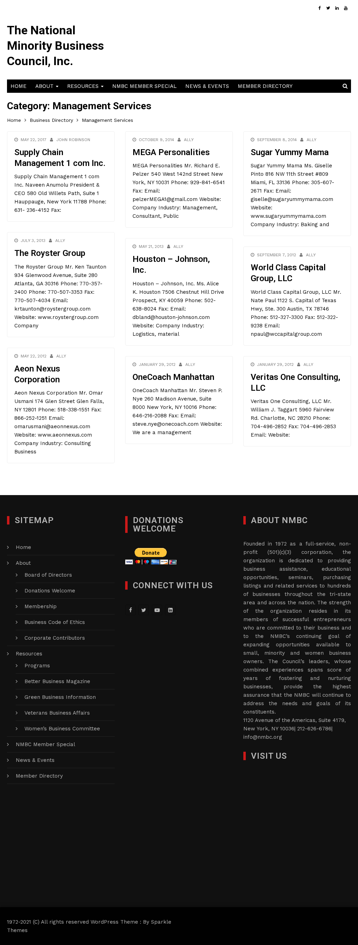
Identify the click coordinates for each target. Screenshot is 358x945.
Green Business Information (60, 697)
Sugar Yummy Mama (290, 152)
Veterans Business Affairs (57, 713)
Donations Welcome (49, 591)
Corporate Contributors (54, 638)
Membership (40, 606)
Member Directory (265, 86)
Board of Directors (48, 575)
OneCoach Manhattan (173, 377)
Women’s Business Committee (62, 728)
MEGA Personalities (171, 152)
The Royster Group (49, 253)
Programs (37, 665)
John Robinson (73, 139)
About (44, 86)
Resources (83, 86)
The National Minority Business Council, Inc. (55, 45)
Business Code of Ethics (54, 622)
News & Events (207, 86)
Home (18, 86)
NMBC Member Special (144, 86)
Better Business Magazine (57, 681)
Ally (189, 139)
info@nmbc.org (262, 737)
